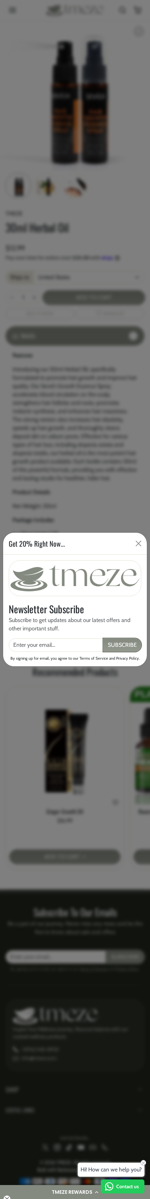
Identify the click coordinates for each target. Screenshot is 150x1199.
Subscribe (122, 645)
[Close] (138, 543)
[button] (75, 1192)
